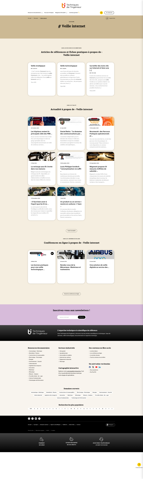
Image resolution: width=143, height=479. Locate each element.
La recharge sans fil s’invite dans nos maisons (41, 168)
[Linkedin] (100, 367)
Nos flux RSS (93, 372)
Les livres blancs (94, 351)
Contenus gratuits (73, 12)
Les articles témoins (95, 355)
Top (31, 408)
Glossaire (36, 18)
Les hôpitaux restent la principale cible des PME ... (41, 133)
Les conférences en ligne (96, 353)
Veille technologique (68, 66)
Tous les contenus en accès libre (97, 357)
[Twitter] (93, 367)
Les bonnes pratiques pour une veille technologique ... (39, 267)
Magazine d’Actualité (60, 12)
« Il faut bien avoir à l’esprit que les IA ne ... (40, 203)
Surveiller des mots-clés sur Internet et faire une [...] (99, 68)
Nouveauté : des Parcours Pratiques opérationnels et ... (100, 134)
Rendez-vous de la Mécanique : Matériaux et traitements (70, 267)
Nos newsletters (94, 370)
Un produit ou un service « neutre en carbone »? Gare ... (71, 204)
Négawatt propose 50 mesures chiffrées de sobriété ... (98, 169)
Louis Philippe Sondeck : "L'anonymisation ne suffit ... (70, 169)
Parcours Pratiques (49, 12)
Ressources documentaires (34, 12)
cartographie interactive (74, 371)
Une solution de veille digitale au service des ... (99, 266)
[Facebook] (90, 367)
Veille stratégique (38, 66)
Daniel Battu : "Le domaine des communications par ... (71, 133)
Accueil (29, 18)
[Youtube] (96, 367)
